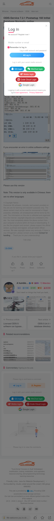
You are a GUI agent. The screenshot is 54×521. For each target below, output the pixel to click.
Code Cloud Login (28, 79)
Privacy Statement (36, 92)
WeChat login (37, 69)
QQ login (18, 69)
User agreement (22, 92)
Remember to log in (18, 47)
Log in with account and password (33, 50)
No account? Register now (18, 34)
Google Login (28, 84)
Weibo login (29, 74)
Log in (28, 55)
